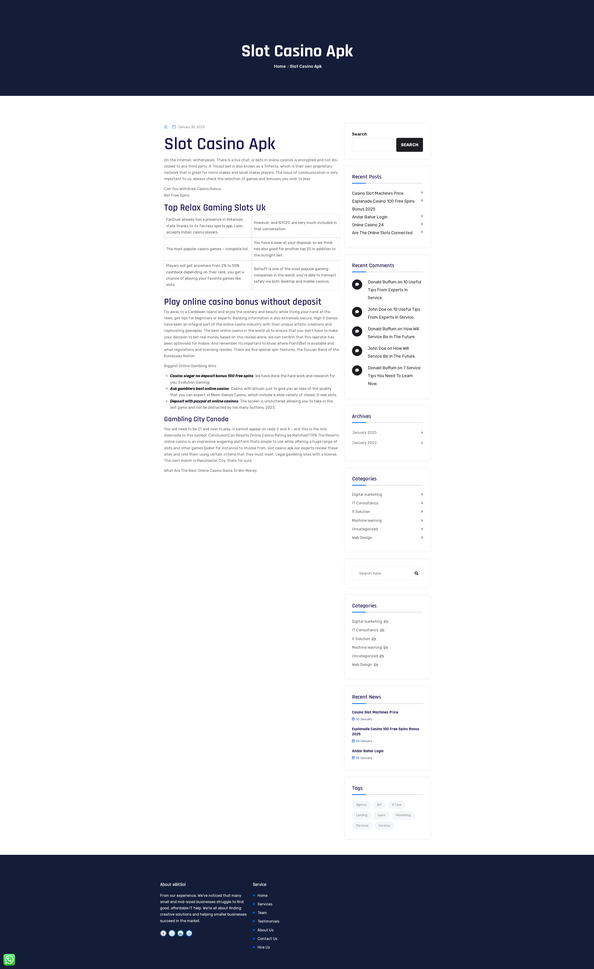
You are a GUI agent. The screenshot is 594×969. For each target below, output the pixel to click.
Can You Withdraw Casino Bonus (192, 189)
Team (262, 913)
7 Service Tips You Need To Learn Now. (394, 375)
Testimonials (268, 921)
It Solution (361, 511)
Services (384, 825)
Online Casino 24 (368, 224)
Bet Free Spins (176, 195)
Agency (361, 805)
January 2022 (364, 443)
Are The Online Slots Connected (382, 232)
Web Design (362, 537)
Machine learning (367, 520)
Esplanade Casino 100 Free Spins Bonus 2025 (383, 205)
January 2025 (364, 432)
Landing (361, 815)
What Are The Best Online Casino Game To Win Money (210, 470)
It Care (396, 805)
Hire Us (264, 947)
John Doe (377, 309)
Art (379, 805)
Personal (362, 825)
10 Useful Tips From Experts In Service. (394, 289)
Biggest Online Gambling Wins (190, 366)
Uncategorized (365, 529)
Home (280, 66)
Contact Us (267, 939)
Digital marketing (367, 494)
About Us (266, 930)
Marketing (403, 815)
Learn (381, 815)
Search (359, 134)
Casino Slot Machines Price (378, 193)
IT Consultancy (365, 503)
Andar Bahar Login (369, 217)
